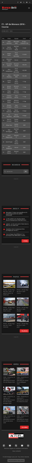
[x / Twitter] (24, 2)
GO (26, 171)
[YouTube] (27, 2)
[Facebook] (18, 2)
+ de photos (24, 331)
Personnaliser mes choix (16, 460)
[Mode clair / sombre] (2, 2)
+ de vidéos (24, 427)
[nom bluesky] (21, 2)
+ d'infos (25, 241)
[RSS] (30, 2)
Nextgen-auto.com (12, 457)
